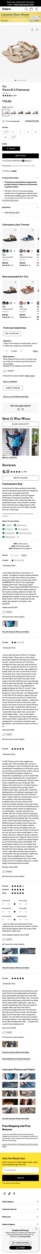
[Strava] (14, 1193)
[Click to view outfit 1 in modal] (16, 442)
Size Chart (6, 207)
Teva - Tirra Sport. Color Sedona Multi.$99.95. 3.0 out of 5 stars (27, 299)
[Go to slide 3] (18, 80)
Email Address (10, 1170)
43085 (14, 171)
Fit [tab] (18, 537)
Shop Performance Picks (24, 4)
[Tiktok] (9, 1193)
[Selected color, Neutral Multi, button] (4, 251)
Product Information (10, 178)
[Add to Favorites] (15, 230)
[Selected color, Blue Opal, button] (21, 251)
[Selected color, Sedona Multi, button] (21, 303)
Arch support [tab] (23, 529)
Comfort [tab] (8, 525)
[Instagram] (4, 1193)
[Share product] (32, 29)
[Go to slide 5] (22, 80)
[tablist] (20, 531)
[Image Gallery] (10, 624)
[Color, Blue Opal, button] (28, 303)
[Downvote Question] (21, 351)
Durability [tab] (9, 529)
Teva (4, 86)
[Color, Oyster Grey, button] (24, 303)
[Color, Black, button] (7, 251)
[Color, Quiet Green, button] (11, 251)
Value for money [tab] (25, 533)
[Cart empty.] (31, 9)
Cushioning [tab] (9, 533)
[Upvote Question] (6, 351)
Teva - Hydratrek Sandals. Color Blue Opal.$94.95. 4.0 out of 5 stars (27, 247)
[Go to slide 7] (25, 80)
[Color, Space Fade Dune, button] (24, 251)
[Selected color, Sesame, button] (38, 303)
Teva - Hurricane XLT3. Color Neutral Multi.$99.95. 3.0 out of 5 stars (10, 247)
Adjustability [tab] (10, 537)
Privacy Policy (25, 1237)
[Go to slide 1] (15, 80)
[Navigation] (36, 9)
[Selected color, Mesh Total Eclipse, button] (38, 251)
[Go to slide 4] (20, 80)
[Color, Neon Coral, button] (28, 251)
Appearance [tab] (21, 525)
